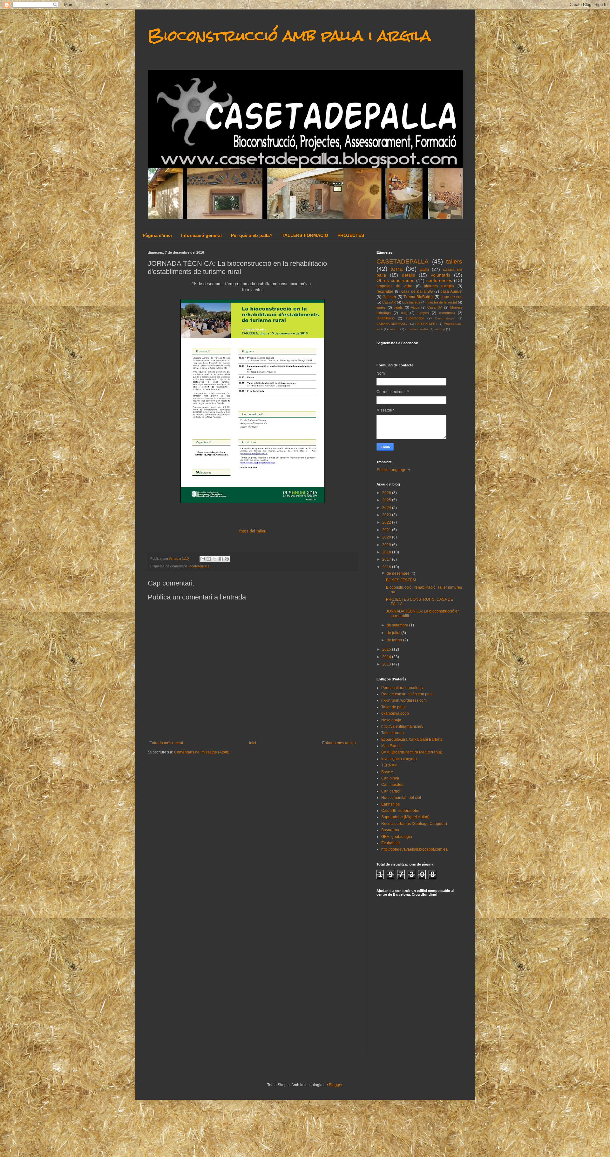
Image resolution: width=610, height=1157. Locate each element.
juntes (381, 307)
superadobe (415, 318)
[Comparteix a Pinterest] (227, 559)
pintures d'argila (439, 286)
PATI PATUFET (426, 323)
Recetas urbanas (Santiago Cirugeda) (414, 823)
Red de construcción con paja (407, 694)
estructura (447, 313)
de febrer (395, 640)
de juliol (394, 633)
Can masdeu (392, 784)
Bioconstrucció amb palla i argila (289, 35)
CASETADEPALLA (402, 261)
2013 (387, 664)
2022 (387, 522)
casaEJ (394, 329)
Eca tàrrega (411, 302)
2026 (387, 493)
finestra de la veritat (442, 302)
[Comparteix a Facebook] (221, 559)
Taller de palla (393, 707)
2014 (387, 657)
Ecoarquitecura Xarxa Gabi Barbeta (412, 739)
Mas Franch (391, 746)
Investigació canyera (399, 759)
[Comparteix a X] (215, 559)
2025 (387, 500)
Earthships (390, 804)
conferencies (199, 566)
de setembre (398, 625)
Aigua (415, 307)
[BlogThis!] (209, 559)
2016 (387, 567)
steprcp (439, 329)
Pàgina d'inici (157, 235)
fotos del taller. (252, 531)
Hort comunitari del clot (401, 797)
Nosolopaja (391, 720)
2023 (387, 515)
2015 (387, 649)
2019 (387, 545)
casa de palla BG (417, 291)
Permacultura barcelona (402, 688)
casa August (451, 291)
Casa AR (389, 302)
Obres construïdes (395, 280)
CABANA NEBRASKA (392, 323)
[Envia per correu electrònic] (203, 559)
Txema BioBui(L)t (418, 297)
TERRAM (389, 765)
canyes (423, 313)
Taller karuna (392, 733)
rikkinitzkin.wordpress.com (404, 700)
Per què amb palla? (252, 235)
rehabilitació (385, 318)
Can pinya (390, 778)
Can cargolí (391, 791)
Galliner (389, 297)
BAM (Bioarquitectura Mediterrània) (411, 752)
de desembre (398, 573)
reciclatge (384, 291)
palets (398, 307)
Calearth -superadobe (400, 810)
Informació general (201, 235)
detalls (408, 275)
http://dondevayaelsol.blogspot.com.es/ (414, 849)
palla (424, 269)
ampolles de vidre (394, 286)
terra (396, 268)
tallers (454, 261)
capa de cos (451, 297)
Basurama (390, 830)
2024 (387, 507)
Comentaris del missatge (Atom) (201, 752)
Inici (252, 743)
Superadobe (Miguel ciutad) (405, 817)
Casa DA (434, 307)
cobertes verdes (417, 329)
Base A (387, 772)
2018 (387, 552)
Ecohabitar (390, 843)
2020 (387, 537)
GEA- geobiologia (396, 836)
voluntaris (440, 275)
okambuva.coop (395, 713)
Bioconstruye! (445, 318)
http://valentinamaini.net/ (402, 726)
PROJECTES (350, 235)
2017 (387, 559)
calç (404, 313)
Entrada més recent (166, 743)
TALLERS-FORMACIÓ (305, 235)
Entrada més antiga (339, 743)
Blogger (335, 1085)
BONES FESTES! (401, 580)
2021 (387, 530)
